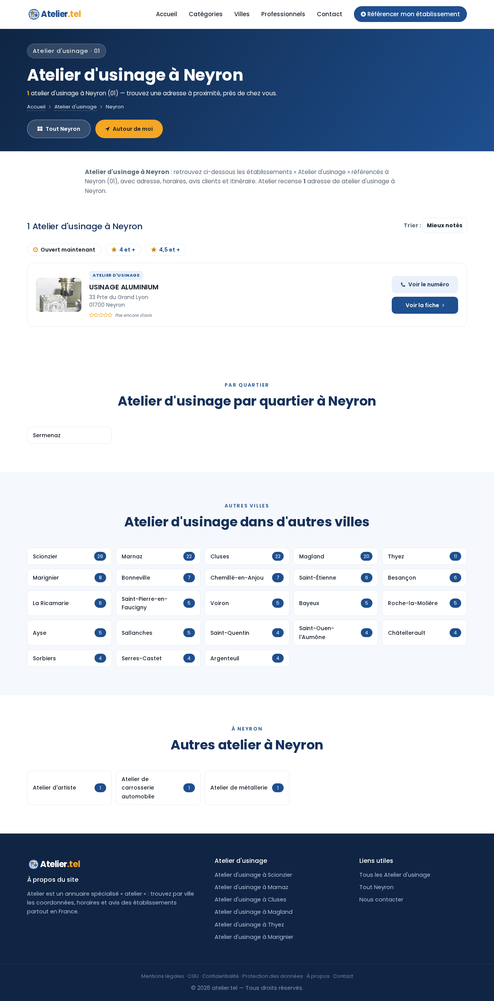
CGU (193, 976)
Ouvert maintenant (68, 250)
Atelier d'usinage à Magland (254, 912)
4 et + (127, 250)
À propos (318, 976)
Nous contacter (381, 899)
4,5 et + (169, 250)
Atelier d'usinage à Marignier (254, 937)
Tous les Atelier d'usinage (394, 875)
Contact (329, 14)
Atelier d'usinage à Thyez (249, 924)
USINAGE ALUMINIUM (124, 287)
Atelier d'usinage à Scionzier (253, 875)
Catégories (206, 14)
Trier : (413, 225)
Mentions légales (162, 976)
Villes (242, 14)
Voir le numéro (428, 284)
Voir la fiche (422, 305)
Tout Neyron (63, 129)
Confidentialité (220, 976)
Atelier (61, 14)
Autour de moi (133, 129)
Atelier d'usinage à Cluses (250, 899)
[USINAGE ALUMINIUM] (58, 295)
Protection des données (272, 976)
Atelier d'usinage (75, 106)
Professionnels (283, 14)
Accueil (166, 14)
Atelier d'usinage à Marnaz (251, 887)
